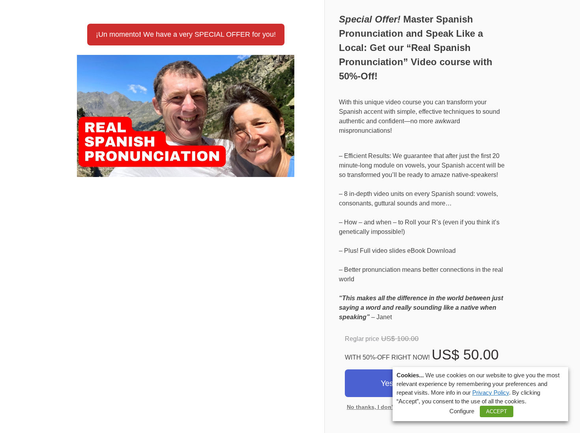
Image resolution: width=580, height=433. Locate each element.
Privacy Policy (490, 393)
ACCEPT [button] (496, 411)
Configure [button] (461, 411)
